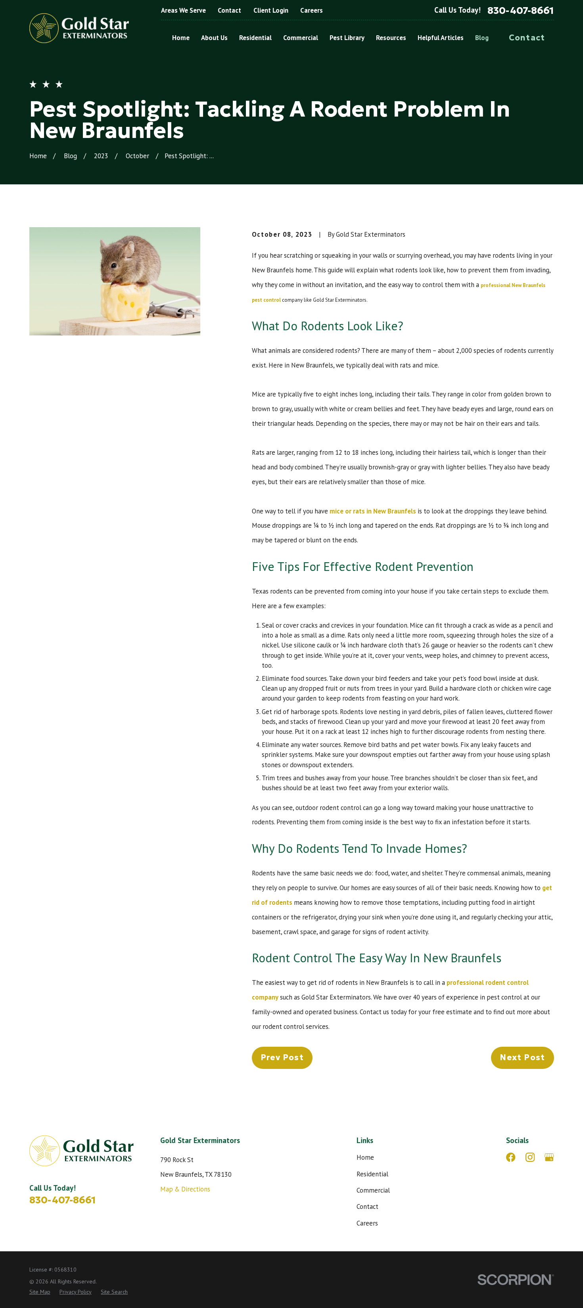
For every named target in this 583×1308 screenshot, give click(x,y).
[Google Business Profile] (549, 1157)
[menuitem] (39, 1292)
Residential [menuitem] (255, 37)
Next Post (522, 1057)
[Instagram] (530, 1157)
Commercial (373, 1190)
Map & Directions (185, 1189)
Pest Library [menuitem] (347, 37)
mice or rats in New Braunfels (373, 511)
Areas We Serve (183, 10)
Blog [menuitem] (482, 37)
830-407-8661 (520, 10)
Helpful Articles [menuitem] (441, 37)
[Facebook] (510, 1157)
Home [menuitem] (181, 37)
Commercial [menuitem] (300, 37)
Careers (311, 10)
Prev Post (282, 1057)
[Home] (79, 28)
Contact (229, 10)
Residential (372, 1174)
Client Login (270, 10)
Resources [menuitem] (391, 37)
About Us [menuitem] (214, 37)
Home (365, 1157)
